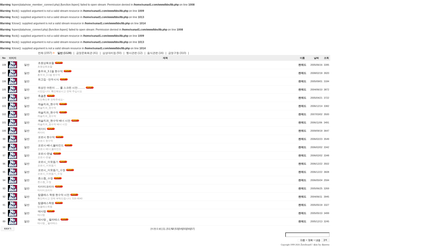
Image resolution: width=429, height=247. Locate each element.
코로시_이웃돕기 (48, 161)
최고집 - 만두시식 (48, 79)
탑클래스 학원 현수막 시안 (53, 194)
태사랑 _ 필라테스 (49, 219)
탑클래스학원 (46, 203)
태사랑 (42, 211)
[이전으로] (156, 228)
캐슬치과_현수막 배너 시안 (54, 120)
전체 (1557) (45, 53)
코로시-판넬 (45, 153)
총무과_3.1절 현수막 (50, 71)
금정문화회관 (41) (87, 53)
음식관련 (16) (155, 53)
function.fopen (69, 4)
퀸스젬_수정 (45, 178)
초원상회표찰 (46, 63)
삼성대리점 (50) (112, 53)
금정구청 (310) (177, 53)
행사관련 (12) (134, 53)
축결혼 (42, 96)
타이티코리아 (46, 186)
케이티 (42, 129)
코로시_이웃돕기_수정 (51, 170)
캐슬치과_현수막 (48, 104)
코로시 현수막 (46, 137)
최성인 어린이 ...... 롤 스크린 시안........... (61, 87)
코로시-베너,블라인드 (51, 145)
